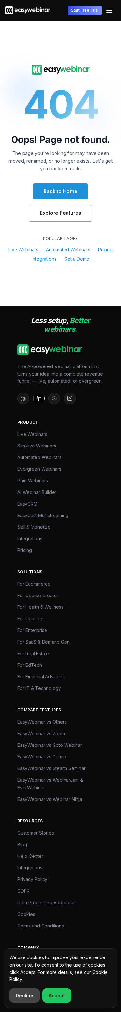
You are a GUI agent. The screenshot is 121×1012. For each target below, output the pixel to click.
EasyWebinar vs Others (42, 722)
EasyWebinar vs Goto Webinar (49, 745)
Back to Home (60, 191)
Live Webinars (23, 249)
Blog (22, 844)
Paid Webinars (32, 480)
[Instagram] (70, 398)
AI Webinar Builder (36, 492)
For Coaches (31, 618)
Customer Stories (35, 833)
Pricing (105, 249)
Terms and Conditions (40, 925)
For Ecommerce (34, 583)
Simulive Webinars (36, 445)
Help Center (30, 856)
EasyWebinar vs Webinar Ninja (49, 799)
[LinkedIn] (23, 398)
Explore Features (60, 213)
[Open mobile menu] (109, 10)
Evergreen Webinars (39, 469)
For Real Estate (33, 653)
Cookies (26, 914)
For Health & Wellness (40, 607)
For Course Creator (37, 595)
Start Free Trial (84, 10)
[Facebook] (39, 398)
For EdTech (29, 665)
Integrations (44, 259)
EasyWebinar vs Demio (41, 756)
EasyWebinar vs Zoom (41, 733)
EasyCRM (27, 503)
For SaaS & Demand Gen (43, 642)
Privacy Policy (32, 879)
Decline (24, 995)
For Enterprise (32, 630)
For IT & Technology (39, 688)
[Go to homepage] (61, 70)
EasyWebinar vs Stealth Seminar (51, 768)
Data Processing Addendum (47, 902)
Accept (57, 995)
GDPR (23, 891)
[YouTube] (54, 398)
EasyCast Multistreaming (42, 515)
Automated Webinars (68, 249)
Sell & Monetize (34, 527)
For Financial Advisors (40, 676)
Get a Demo (76, 259)
